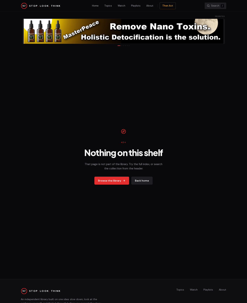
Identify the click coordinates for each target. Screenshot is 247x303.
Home (95, 5)
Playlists (135, 5)
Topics (108, 5)
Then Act (167, 5)
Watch (121, 5)
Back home (142, 180)
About (149, 5)
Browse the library (109, 180)
